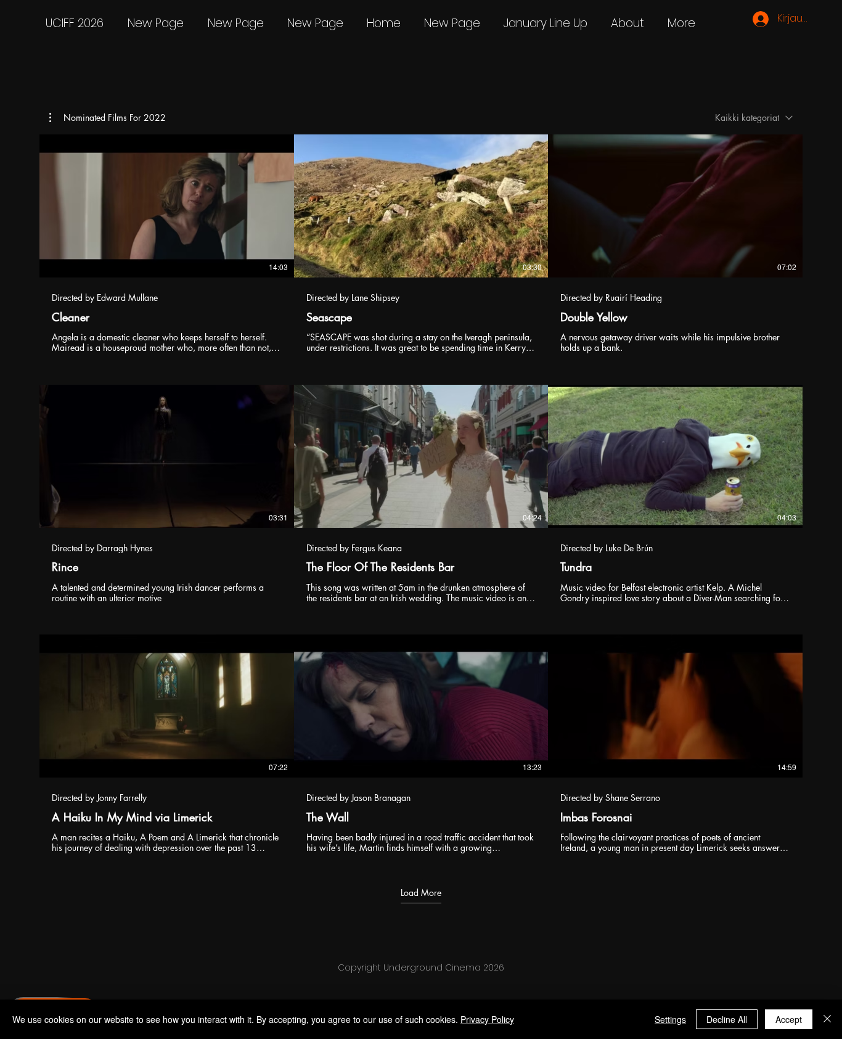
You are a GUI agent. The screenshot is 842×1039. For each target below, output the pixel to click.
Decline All (726, 1019)
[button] (107, 118)
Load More (421, 892)
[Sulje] (827, 1019)
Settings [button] (670, 1019)
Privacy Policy (487, 1019)
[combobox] (754, 117)
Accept (788, 1019)
